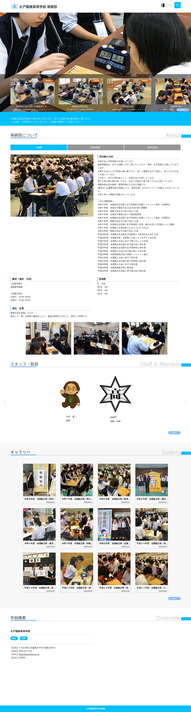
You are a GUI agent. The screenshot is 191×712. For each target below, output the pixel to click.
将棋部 (52, 7)
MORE (182, 110)
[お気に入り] (169, 4)
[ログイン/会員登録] (162, 5)
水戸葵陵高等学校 (32, 7)
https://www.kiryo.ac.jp (29, 654)
